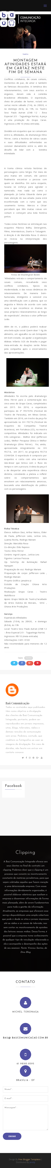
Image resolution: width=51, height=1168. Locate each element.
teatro (25, 54)
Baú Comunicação (17, 703)
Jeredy (32, 1162)
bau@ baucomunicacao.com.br (25, 1038)
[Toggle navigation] (45, 5)
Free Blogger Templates (29, 1159)
